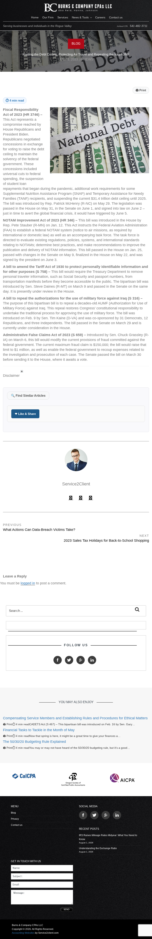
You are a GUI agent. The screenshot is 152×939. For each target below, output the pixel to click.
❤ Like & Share (25, 413)
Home (35, 17)
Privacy (15, 819)
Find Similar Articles (28, 395)
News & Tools (80, 17)
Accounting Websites (23, 932)
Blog (13, 812)
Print (141, 90)
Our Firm (48, 17)
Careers (100, 17)
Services (62, 17)
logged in (28, 583)
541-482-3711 (138, 25)
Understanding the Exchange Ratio (98, 848)
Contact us (116, 17)
